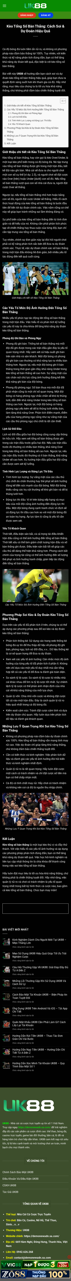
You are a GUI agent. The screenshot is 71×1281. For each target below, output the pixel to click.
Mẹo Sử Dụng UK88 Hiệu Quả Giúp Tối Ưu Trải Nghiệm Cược (39, 955)
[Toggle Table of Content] (61, 101)
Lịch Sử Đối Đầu (19, 117)
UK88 (26, 1230)
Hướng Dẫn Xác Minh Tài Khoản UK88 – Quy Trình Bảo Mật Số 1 (38, 1065)
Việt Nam (58, 1123)
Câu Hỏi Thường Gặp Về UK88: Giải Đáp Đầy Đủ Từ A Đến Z (40, 969)
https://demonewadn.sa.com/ (41, 1236)
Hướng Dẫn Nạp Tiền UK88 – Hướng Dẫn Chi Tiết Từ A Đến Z (38, 1051)
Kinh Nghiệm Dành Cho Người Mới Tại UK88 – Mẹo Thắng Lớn (39, 941)
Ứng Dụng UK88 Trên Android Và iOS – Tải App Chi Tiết (39, 1010)
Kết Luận (11, 143)
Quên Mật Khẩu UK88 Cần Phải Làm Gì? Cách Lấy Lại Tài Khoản (39, 1024)
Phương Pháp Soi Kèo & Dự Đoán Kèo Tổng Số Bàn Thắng (32, 130)
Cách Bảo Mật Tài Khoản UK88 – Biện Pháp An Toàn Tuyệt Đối (39, 996)
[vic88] (35, 1264)
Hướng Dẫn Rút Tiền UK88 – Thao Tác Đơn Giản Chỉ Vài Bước (37, 1037)
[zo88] (35, 1274)
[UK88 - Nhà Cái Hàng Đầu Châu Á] (35, 6)
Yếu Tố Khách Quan (21, 124)
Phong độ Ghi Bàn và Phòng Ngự (27, 113)
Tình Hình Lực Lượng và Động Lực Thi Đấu (31, 120)
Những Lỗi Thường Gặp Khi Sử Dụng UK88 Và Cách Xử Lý (39, 982)
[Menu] (4, 6)
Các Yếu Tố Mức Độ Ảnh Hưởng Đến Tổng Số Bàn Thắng (35, 109)
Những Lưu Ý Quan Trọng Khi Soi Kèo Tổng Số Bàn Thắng (32, 137)
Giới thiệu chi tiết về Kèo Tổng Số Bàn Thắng (29, 105)
